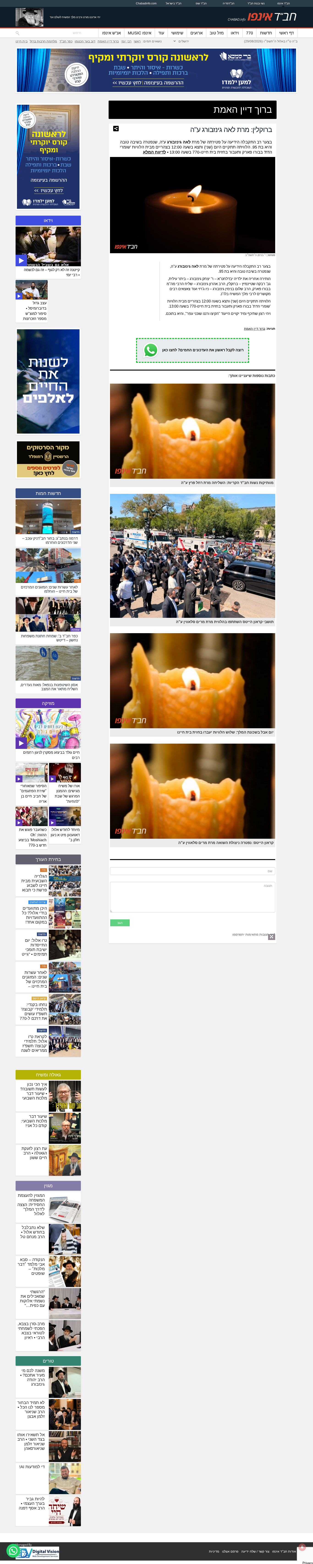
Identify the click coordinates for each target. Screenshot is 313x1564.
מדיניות (214, 1551)
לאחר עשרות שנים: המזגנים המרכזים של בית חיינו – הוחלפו (34, 1045)
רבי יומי (126, 41)
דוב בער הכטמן (85, 41)
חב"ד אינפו (283, 3)
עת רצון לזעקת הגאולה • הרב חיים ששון (34, 1153)
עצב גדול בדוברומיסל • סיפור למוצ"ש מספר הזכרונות (35, 311)
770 (249, 33)
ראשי (137, 41)
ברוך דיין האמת (108, 41)
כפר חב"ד (65, 41)
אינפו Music (139, 33)
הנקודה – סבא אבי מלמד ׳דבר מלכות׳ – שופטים (31, 1266)
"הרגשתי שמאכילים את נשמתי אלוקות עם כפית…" (32, 1298)
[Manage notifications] (302, 1547)
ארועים (196, 33)
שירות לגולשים (38, 966)
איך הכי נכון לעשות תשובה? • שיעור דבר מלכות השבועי (33, 1091)
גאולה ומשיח (48, 1074)
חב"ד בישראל (173, 3)
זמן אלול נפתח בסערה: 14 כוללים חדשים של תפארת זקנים (34, 885)
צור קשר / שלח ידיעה (255, 1551)
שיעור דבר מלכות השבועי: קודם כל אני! (34, 1121)
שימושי (177, 33)
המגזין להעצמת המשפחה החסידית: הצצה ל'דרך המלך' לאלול (31, 1204)
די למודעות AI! (32, 1467)
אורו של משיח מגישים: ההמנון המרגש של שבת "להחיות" (67, 794)
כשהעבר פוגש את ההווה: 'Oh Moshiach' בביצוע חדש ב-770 (33, 837)
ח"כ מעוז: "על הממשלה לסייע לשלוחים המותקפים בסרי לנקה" (33, 917)
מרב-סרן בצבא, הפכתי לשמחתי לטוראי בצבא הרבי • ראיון (31, 1331)
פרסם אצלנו (230, 1551)
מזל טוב (217, 33)
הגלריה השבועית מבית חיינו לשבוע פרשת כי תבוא (34, 947)
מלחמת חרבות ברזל (43, 41)
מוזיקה (48, 703)
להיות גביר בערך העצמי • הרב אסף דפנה (32, 1503)
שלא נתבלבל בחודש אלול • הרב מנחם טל (32, 1232)
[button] (13, 1551)
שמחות (76, 629)
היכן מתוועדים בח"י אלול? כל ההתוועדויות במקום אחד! (34, 979)
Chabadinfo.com (146, 3)
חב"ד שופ (201, 3)
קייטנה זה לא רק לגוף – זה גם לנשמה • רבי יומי (52, 272)
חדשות (266, 33)
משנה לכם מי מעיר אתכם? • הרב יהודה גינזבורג (32, 1377)
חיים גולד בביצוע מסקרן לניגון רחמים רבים (51, 755)
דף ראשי (286, 33)
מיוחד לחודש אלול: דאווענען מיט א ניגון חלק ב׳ (65, 835)
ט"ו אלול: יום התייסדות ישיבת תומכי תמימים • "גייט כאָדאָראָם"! (34, 1013)
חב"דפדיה (228, 3)
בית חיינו (21, 41)
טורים (48, 1360)
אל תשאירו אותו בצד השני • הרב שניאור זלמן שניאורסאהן (31, 1441)
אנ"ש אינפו (111, 33)
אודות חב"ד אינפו (284, 1551)
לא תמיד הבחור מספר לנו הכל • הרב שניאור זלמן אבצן (31, 1409)
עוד (161, 33)
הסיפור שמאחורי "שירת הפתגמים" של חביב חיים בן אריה (33, 794)
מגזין (48, 1185)
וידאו (235, 33)
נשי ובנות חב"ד (256, 3)
